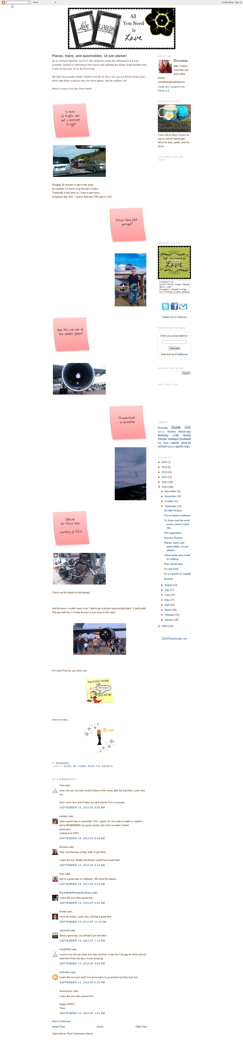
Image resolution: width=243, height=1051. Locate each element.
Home (100, 1026)
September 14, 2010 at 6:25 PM (82, 982)
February (170, 614)
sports (107, 766)
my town (79, 766)
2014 (165, 467)
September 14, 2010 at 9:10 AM (82, 865)
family (187, 435)
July (167, 590)
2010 (165, 487)
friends (162, 439)
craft (176, 435)
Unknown (65, 972)
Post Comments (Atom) (80, 1033)
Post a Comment (61, 1021)
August (169, 585)
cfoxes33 (64, 930)
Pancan (161, 432)
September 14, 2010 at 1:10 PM (82, 940)
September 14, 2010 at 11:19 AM (83, 921)
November (171, 496)
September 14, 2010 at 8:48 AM (82, 838)
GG (188, 427)
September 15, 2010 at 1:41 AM (82, 1013)
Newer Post (58, 1026)
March (168, 609)
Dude (67, 766)
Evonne (182, 61)
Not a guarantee (172, 532)
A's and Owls (171, 568)
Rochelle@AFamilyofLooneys (76, 892)
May (167, 599)
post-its (94, 766)
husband (185, 439)
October (169, 501)
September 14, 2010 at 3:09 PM (82, 963)
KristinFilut (65, 949)
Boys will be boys (173, 564)
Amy (62, 873)
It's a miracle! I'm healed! (177, 573)
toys (187, 446)
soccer (171, 446)
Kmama (64, 847)
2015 (165, 462)
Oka (62, 785)
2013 (165, 472)
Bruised (168, 578)
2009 (165, 626)
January (169, 619)
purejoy (63, 816)
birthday (163, 435)
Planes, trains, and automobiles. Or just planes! (89, 56)
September (171, 506)
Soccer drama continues (177, 515)
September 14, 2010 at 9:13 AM (82, 884)
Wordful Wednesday (179, 431)
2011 (164, 482)
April (167, 604)
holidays (173, 439)
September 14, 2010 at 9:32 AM (82, 902)
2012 (165, 477)
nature (175, 442)
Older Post (141, 1026)
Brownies (163, 427)
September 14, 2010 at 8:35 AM (82, 807)
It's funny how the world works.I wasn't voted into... (176, 524)
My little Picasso (173, 510)
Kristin (63, 911)
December (171, 491)
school (162, 446)
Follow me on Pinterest (174, 317)
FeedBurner (181, 354)
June (168, 594)
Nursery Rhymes (173, 537)
